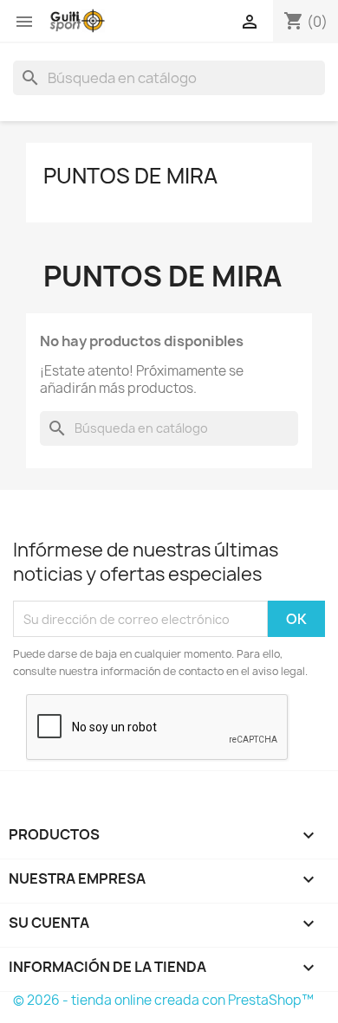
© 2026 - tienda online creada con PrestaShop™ (163, 1000)
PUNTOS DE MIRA (130, 175)
